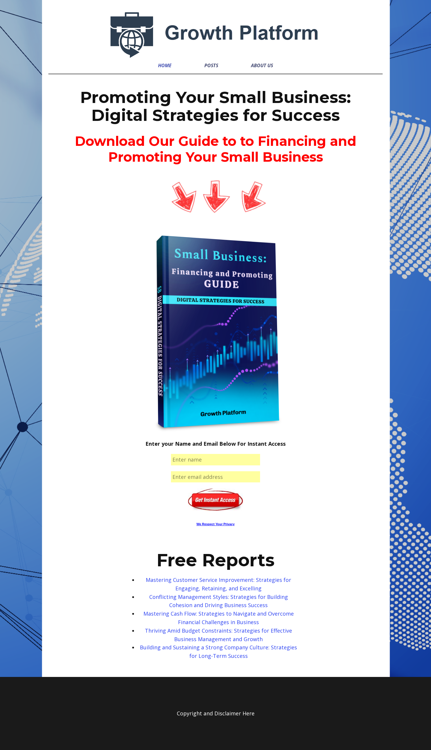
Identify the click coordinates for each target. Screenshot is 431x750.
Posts (211, 65)
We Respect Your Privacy (215, 524)
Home (165, 65)
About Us (262, 65)
